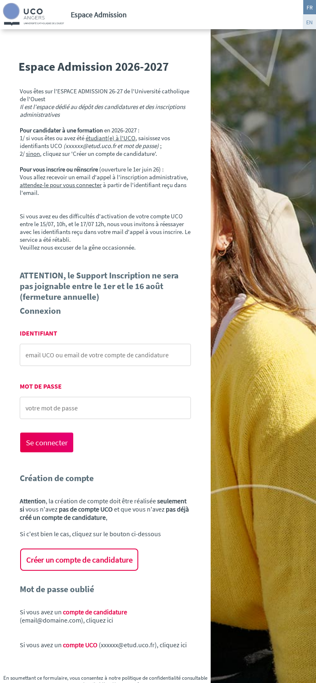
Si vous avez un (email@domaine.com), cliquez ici (73, 616)
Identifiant (38, 333)
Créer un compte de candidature (79, 560)
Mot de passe (41, 386)
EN (309, 22)
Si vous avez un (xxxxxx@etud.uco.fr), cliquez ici (103, 645)
